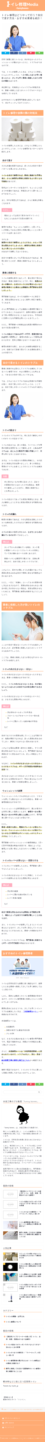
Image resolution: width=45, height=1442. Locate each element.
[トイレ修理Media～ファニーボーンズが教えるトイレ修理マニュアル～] (22, 9)
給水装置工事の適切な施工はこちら (16, 1060)
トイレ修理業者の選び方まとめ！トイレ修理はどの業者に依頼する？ (23, 1362)
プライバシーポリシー (12, 1418)
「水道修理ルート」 (31, 1011)
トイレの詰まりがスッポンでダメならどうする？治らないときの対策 (23, 1346)
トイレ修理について (13, 1322)
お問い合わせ (9, 1423)
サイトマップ (9, 1427)
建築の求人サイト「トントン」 (15, 1399)
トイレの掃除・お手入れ (15, 1316)
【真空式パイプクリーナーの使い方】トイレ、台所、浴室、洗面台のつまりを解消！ (23, 1338)
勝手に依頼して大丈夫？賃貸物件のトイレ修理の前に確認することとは (23, 1370)
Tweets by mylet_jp (10, 1386)
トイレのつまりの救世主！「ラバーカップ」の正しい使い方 (23, 1354)
